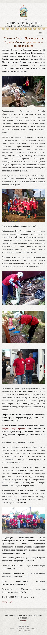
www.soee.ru (7, 601)
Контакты (23, 620)
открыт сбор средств (13, 428)
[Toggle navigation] (40, 33)
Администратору (23, 626)
